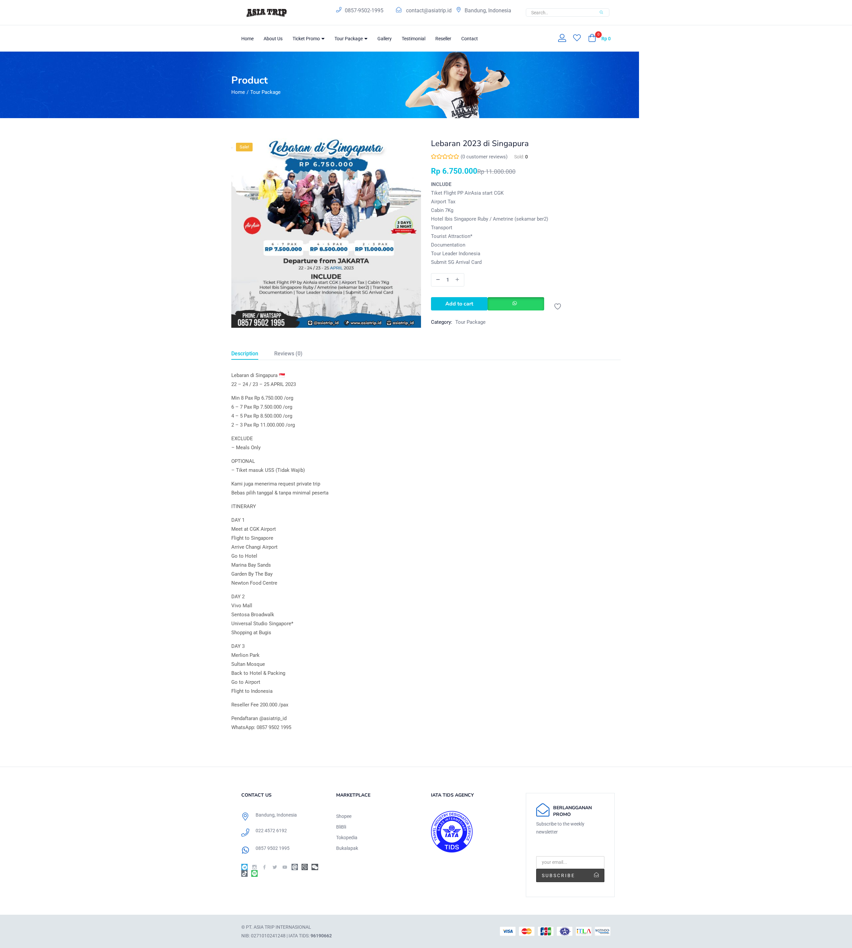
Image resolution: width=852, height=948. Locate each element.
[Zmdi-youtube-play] (285, 867)
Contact (469, 38)
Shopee (343, 816)
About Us (273, 38)
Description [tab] (244, 353)
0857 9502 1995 (273, 848)
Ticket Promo (307, 38)
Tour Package (349, 38)
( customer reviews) (484, 157)
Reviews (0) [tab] (288, 353)
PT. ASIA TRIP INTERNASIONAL (278, 927)
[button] (599, 39)
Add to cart (459, 303)
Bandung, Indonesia (488, 10)
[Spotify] (254, 873)
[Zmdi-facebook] (264, 867)
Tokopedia (346, 837)
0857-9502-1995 (364, 10)
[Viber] (305, 867)
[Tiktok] (244, 873)
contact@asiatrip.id (429, 10)
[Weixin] (315, 867)
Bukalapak (347, 848)
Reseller (443, 38)
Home (247, 38)
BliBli (341, 827)
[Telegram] (244, 867)
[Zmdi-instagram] (254, 867)
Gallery (384, 38)
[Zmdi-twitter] (275, 867)
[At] (295, 867)
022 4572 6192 (271, 830)
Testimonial (413, 38)
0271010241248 (268, 935)
